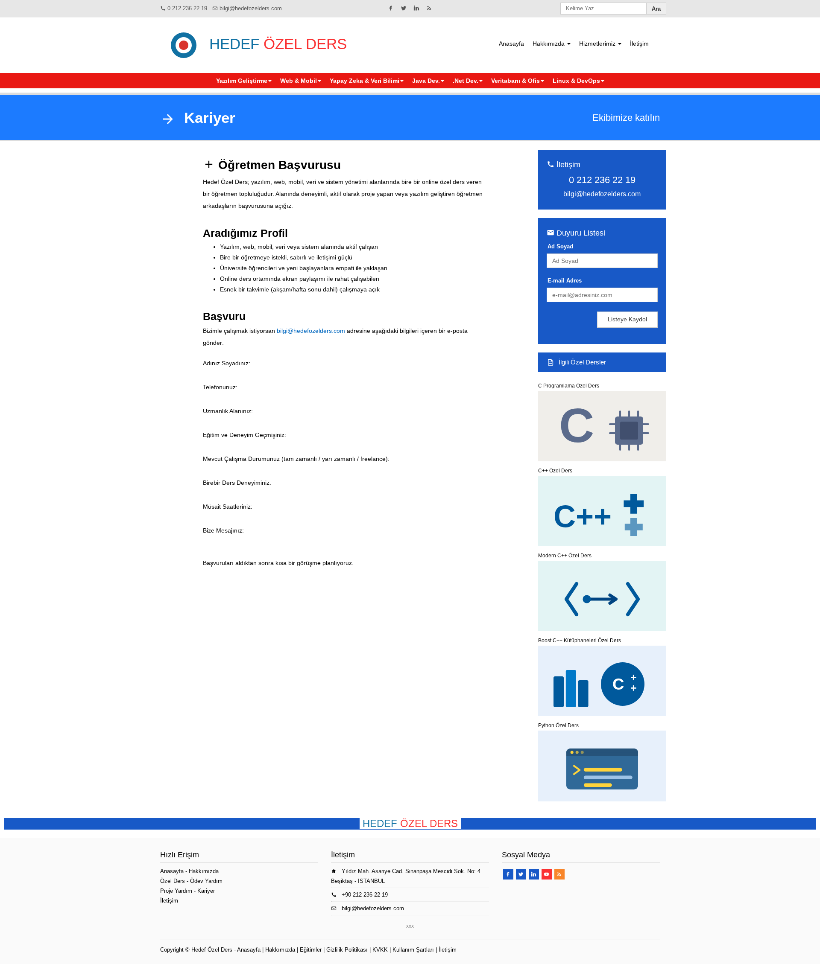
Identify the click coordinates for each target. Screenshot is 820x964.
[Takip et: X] (403, 8)
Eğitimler (311, 950)
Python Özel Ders (558, 725)
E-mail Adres (565, 280)
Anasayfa (511, 43)
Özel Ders (172, 881)
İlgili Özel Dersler (582, 362)
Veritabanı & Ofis (515, 80)
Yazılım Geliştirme (241, 80)
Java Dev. (426, 80)
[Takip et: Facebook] (391, 8)
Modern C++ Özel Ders (565, 556)
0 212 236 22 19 (187, 8)
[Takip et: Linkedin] (416, 8)
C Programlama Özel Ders (568, 386)
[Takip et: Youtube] (547, 874)
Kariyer (206, 891)
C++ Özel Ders (555, 471)
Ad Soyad (560, 246)
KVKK (380, 950)
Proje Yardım (176, 891)
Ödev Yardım (206, 881)
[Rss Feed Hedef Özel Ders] (429, 8)
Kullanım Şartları (413, 950)
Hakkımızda (549, 43)
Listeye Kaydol (627, 319)
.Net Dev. (465, 80)
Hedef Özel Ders (211, 950)
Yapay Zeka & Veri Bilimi (364, 80)
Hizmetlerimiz (598, 43)
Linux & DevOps (576, 80)
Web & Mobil (298, 80)
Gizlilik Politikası (347, 950)
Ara (656, 9)
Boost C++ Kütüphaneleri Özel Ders (579, 641)
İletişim (639, 43)
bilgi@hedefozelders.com (251, 8)
